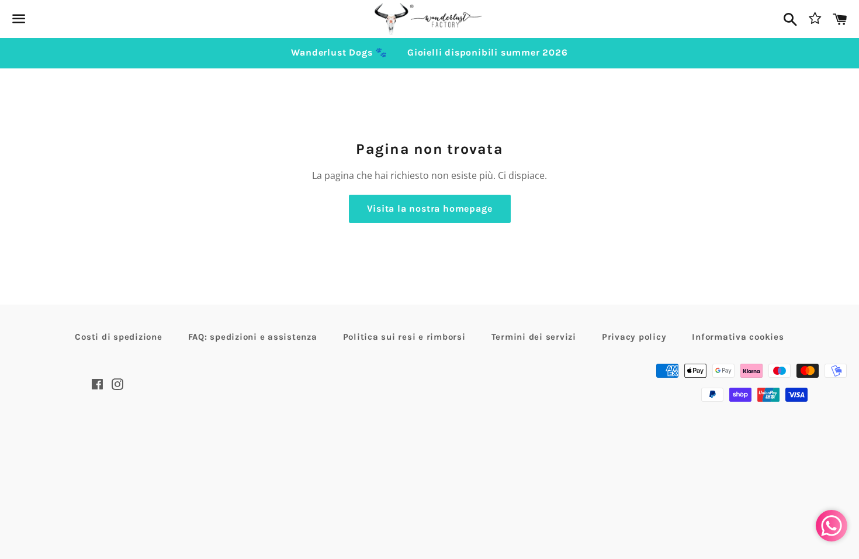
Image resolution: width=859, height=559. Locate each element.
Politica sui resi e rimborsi (404, 337)
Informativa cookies (738, 337)
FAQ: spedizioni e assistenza (252, 337)
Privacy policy (634, 337)
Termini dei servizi (533, 337)
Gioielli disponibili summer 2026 (487, 52)
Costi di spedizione (118, 337)
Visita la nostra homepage (430, 208)
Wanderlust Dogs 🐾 (339, 52)
